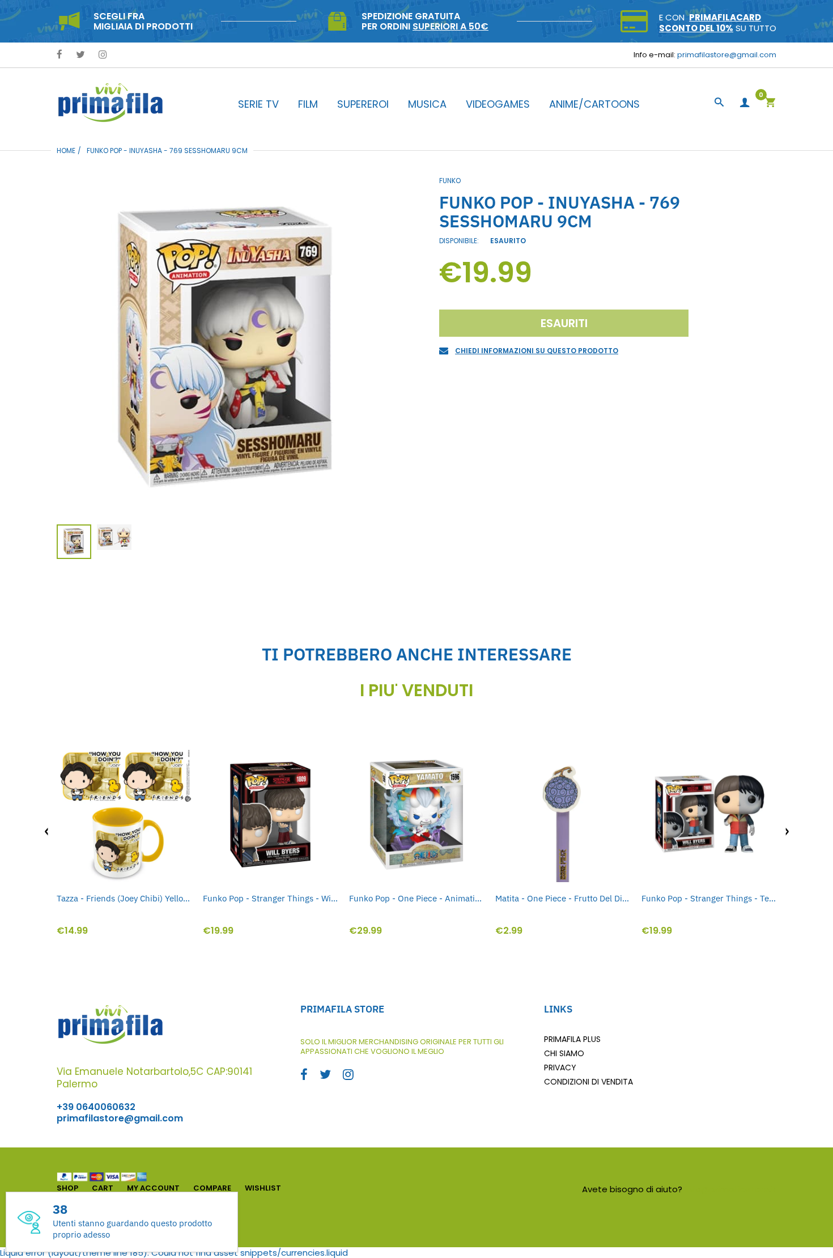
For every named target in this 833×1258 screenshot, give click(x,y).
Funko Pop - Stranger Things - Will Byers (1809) (270, 898)
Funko (450, 180)
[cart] (770, 103)
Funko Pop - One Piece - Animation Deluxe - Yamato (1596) (416, 898)
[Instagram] (103, 55)
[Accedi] (744, 103)
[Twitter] (80, 55)
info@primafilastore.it (730, 1189)
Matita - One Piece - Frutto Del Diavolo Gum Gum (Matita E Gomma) (562, 898)
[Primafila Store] (110, 102)
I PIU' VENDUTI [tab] (416, 690)
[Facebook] (59, 55)
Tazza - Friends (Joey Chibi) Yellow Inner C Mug (124, 898)
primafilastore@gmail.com (726, 54)
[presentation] (46, 831)
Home (66, 150)
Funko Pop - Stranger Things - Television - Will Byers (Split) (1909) (708, 898)
